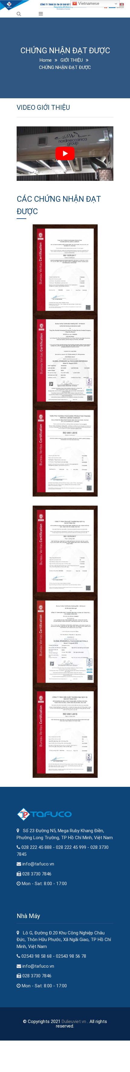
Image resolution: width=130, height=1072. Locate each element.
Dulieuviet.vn (74, 1021)
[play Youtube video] (65, 153)
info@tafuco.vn (38, 864)
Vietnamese (88, 3)
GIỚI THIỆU (71, 60)
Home (46, 60)
